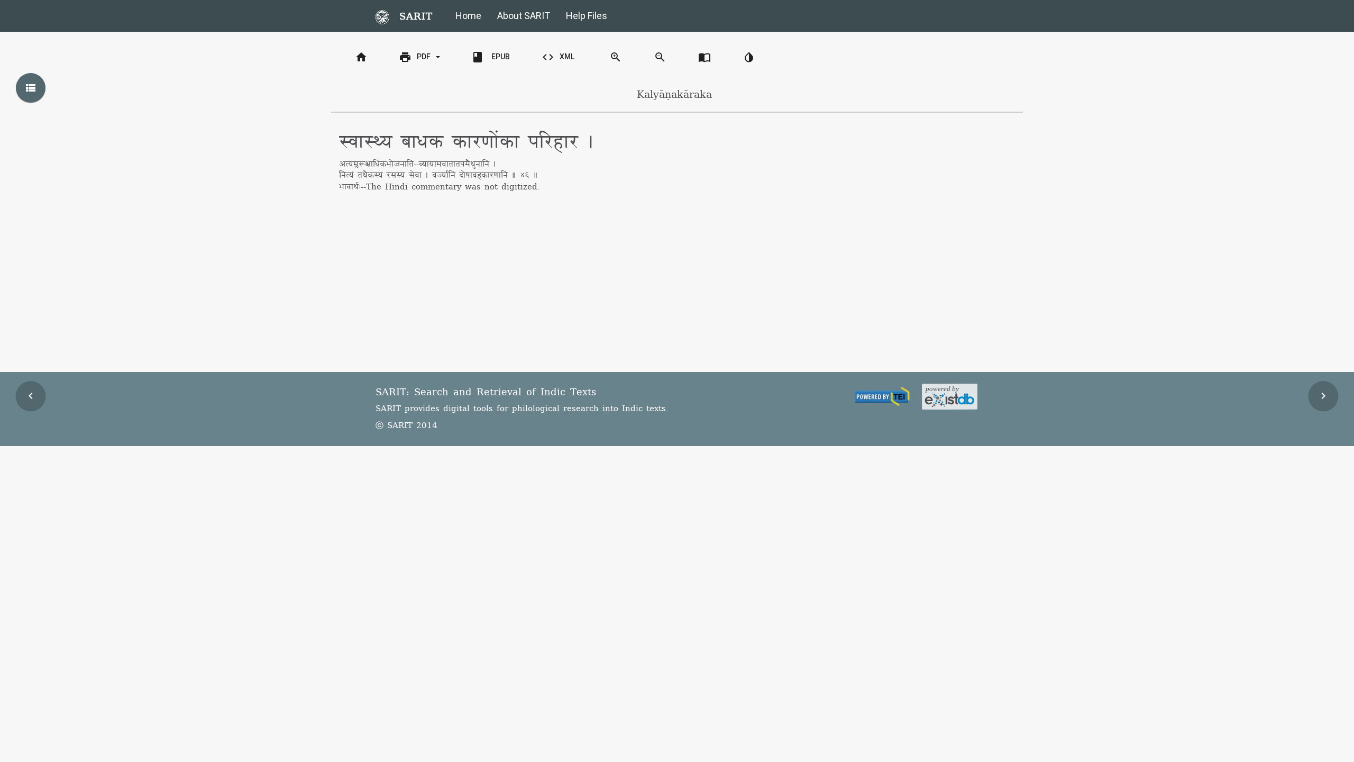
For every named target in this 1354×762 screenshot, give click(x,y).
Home (468, 15)
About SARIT (523, 15)
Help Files (586, 15)
